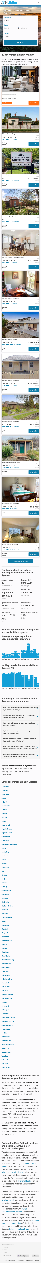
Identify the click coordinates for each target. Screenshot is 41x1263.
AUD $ (34, 1256)
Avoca (4, 798)
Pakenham (5, 971)
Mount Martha (6, 964)
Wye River (5, 1064)
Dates (6, 25)
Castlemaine (6, 837)
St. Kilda (4, 1033)
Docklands (5, 856)
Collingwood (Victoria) (9, 844)
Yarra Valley (6, 1068)
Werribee (5, 1056)
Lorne (4, 921)
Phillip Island (6, 975)
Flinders (4, 875)
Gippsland (5, 883)
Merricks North (7, 941)
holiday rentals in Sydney (19, 1229)
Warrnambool (6, 1052)
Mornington (5, 952)
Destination (8, 17)
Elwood (4, 864)
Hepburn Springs (7, 906)
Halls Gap (5, 898)
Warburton (5, 1048)
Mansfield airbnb (25, 1181)
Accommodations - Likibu (9, 2)
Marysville (5, 933)
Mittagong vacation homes (13, 1172)
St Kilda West (6, 1041)
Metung (4, 944)
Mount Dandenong (8, 960)
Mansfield (5, 929)
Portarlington (6, 983)
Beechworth (6, 806)
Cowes (4, 848)
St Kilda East (6, 1037)
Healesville (5, 902)
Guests (6, 33)
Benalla (4, 810)
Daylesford (5, 852)
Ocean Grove (6, 967)
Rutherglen (5, 1010)
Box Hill (4, 817)
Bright (4, 821)
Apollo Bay (5, 794)
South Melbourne (7, 1025)
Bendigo (4, 813)
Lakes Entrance (7, 917)
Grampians (5, 894)
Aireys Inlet (5, 787)
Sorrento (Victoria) (8, 1021)
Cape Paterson (7, 829)
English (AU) (23, 1256)
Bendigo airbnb (8, 1200)
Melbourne (5, 937)
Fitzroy (4, 871)
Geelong (4, 879)
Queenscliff (5, 1006)
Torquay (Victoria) (8, 1044)
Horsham (5, 910)
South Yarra (6, 1029)
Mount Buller (6, 956)
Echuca (4, 860)
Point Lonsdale (7, 979)
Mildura (4, 948)
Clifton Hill (5, 840)
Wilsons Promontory (8, 1060)
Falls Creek (5, 867)
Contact (37, 1260)
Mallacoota (5, 925)
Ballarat (4, 802)
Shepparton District (8, 1017)
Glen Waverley (6, 890)
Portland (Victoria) (8, 994)
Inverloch (5, 914)
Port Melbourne (7, 998)
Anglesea (5, 790)
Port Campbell (6, 987)
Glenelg (4, 887)
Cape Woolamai (7, 833)
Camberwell (6, 825)
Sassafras (5, 1014)
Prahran (4, 1002)
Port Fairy (5, 991)
